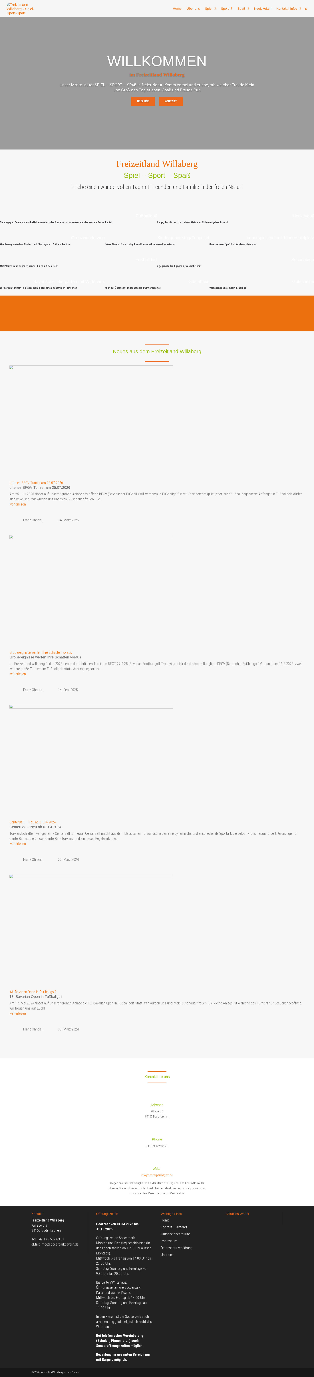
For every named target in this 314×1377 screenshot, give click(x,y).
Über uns (193, 8)
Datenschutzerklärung (176, 1248)
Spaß (241, 8)
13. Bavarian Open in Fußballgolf (32, 992)
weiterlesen (17, 504)
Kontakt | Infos (286, 8)
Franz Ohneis (32, 520)
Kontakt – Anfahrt (174, 1227)
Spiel (208, 8)
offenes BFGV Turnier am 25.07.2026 (36, 483)
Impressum (169, 1241)
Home (177, 8)
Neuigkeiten (262, 8)
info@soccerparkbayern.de (157, 1175)
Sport (225, 8)
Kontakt (171, 101)
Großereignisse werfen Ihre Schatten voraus (40, 652)
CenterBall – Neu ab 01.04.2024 (32, 822)
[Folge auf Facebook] (280, 1373)
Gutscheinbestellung (175, 1234)
